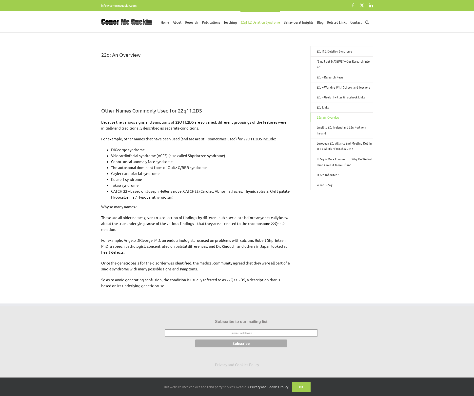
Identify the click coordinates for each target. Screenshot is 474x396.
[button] (367, 21)
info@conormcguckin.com (119, 5)
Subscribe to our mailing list (241, 322)
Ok (301, 387)
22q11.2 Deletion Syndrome (334, 51)
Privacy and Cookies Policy (237, 364)
